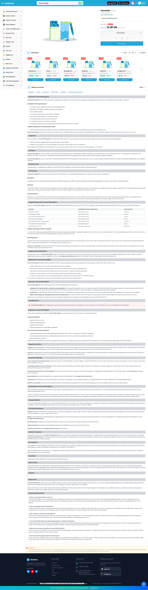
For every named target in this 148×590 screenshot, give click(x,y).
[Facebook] (28, 571)
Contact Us (55, 573)
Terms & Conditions (57, 568)
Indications (31, 92)
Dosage (38, 92)
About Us (54, 563)
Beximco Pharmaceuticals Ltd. (109, 18)
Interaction (63, 92)
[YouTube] (32, 571)
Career (54, 575)
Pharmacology (54, 92)
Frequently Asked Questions (75, 92)
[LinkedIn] (36, 571)
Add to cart (122, 43)
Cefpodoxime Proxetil (107, 15)
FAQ (53, 570)
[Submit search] (80, 3)
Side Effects (45, 92)
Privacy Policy (55, 565)
